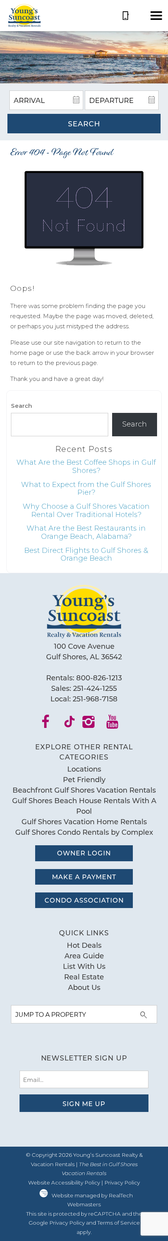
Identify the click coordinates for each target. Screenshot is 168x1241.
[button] (156, 15)
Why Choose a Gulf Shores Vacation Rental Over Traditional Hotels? (86, 510)
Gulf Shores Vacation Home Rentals (84, 821)
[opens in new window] (51, 724)
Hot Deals (84, 945)
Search (84, 123)
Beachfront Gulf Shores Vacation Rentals (84, 790)
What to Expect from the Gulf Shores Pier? (86, 488)
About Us (84, 987)
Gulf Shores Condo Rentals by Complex (84, 832)
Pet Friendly (84, 779)
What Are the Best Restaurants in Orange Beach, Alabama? (86, 532)
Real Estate (84, 976)
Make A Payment (84, 877)
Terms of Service (118, 1223)
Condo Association (84, 900)
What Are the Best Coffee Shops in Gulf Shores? (86, 466)
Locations (84, 769)
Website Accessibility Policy (64, 1182)
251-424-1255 (95, 688)
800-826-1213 (99, 677)
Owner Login (84, 853)
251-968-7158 (95, 698)
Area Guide (84, 955)
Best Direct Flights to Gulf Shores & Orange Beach (86, 554)
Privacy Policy (122, 1182)
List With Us (84, 966)
